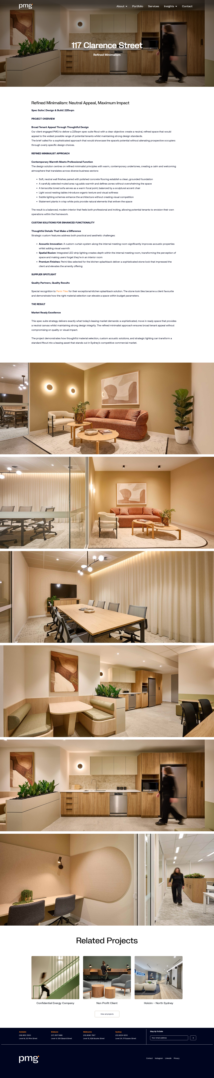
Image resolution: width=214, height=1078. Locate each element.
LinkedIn (168, 1058)
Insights (169, 6)
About (120, 6)
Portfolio (137, 6)
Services (153, 6)
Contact (187, 6)
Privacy (176, 1058)
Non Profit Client (107, 1003)
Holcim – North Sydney (158, 1003)
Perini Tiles (62, 291)
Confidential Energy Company (55, 1003)
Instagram (159, 1058)
